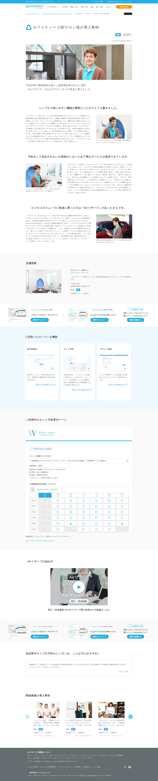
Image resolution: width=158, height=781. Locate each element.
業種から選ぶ (74, 7)
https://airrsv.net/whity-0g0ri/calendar (40, 541)
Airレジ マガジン (72, 758)
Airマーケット (59, 758)
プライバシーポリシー (65, 767)
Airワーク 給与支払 (33, 758)
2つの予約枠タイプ (53, 7)
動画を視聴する (136, 320)
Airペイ (51, 755)
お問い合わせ (124, 7)
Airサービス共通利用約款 (48, 767)
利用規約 (78, 767)
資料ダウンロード (40, 320)
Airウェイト (75, 755)
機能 (92, 7)
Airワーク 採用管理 (116, 755)
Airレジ (29, 755)
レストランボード (86, 758)
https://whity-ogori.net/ (79, 272)
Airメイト (94, 755)
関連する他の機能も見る (45, 384)
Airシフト (85, 755)
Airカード (104, 755)
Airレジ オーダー (40, 755)
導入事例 (64, 7)
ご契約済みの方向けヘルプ (114, 1)
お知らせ (108, 7)
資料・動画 (99, 7)
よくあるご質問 (98, 1)
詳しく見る (124, 671)
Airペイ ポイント (62, 755)
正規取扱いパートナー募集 (91, 767)
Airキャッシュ (47, 758)
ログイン (129, 1)
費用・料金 (84, 7)
